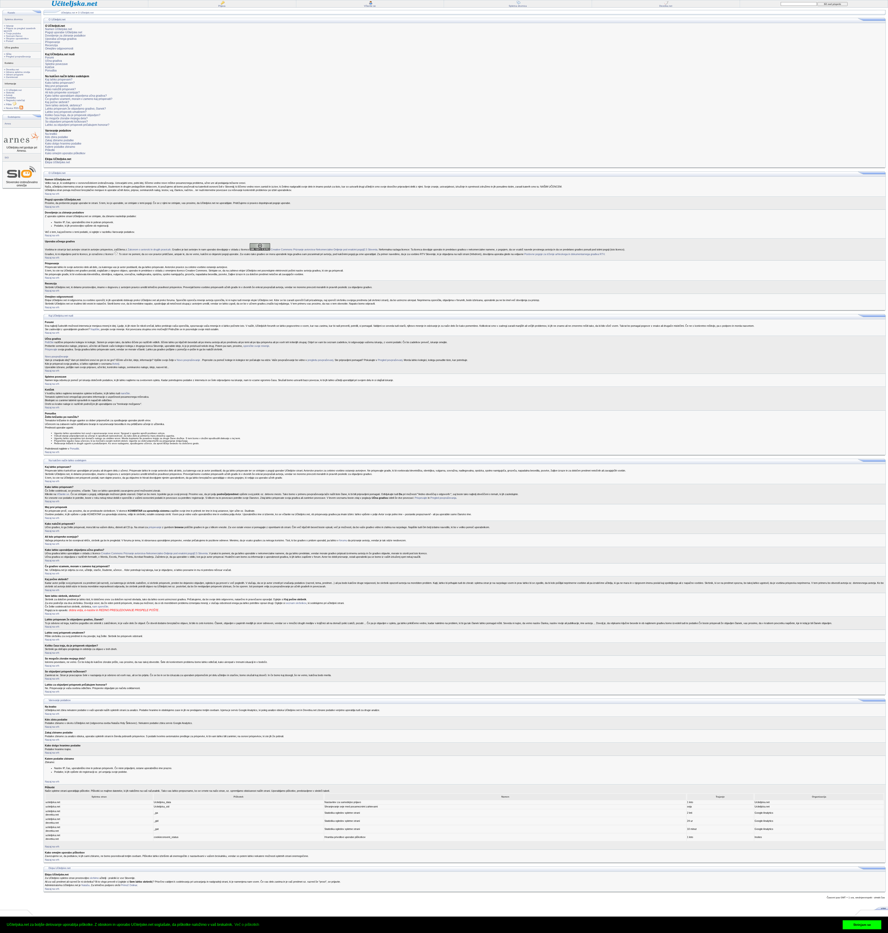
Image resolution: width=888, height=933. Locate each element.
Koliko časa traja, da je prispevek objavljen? (72, 115)
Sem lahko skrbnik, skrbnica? (63, 105)
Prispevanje (52, 42)
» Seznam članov (13, 36)
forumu (343, 540)
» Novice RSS (11, 108)
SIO (7, 157)
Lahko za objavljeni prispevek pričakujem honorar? (77, 124)
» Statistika (10, 97)
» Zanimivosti (11, 77)
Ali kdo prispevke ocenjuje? (62, 92)
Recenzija (51, 45)
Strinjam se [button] (862, 925)
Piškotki (50, 150)
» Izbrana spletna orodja (17, 72)
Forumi (49, 57)
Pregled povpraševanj (390, 360)
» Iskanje (9, 26)
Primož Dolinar (129, 885)
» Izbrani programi (13, 74)
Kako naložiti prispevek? (60, 89)
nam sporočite (100, 606)
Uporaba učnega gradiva (61, 38)
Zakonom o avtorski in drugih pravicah (149, 249)
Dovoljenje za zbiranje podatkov (65, 35)
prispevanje (154, 527)
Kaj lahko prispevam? (58, 79)
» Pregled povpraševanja (17, 56)
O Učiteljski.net (86, 12)
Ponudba (51, 70)
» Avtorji (8, 95)
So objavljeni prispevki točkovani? (66, 121)
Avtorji (115, 363)
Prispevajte (51, 349)
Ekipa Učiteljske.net (57, 162)
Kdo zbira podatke (56, 137)
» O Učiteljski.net (13, 90)
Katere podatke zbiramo (60, 146)
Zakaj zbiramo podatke (59, 140)
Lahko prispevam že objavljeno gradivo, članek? (75, 108)
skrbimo (94, 878)
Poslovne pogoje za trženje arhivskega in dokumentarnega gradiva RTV (564, 254)
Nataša (85, 885)
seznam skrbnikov (296, 603)
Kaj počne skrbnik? (57, 102)
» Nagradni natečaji (14, 100)
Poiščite (49, 342)
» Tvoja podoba (12, 33)
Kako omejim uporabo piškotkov (65, 153)
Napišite (94, 329)
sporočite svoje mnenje (256, 346)
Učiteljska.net (68, 12)
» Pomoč (8, 41)
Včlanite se (63, 494)
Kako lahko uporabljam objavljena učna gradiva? (76, 95)
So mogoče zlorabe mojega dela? (66, 118)
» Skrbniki (9, 92)
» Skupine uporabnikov (16, 38)
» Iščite (8, 54)
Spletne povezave (56, 64)
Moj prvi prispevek (56, 86)
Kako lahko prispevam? (60, 82)
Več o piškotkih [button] (246, 925)
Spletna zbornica (14, 19)
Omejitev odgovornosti (59, 48)
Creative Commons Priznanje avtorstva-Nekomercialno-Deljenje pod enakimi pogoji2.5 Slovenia (324, 249)
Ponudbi (74, 448)
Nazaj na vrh (52, 193)
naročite (125, 393)
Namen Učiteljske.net (58, 29)
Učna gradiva (53, 60)
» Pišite (8, 104)
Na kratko (51, 133)
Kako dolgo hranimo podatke (63, 143)
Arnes (8, 123)
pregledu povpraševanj (320, 360)
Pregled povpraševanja (443, 497)
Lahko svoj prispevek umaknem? (65, 112)
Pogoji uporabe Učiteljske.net (63, 32)
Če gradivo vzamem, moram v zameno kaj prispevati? (78, 99)
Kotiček (49, 67)
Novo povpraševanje (56, 356)
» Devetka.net (11, 69)
